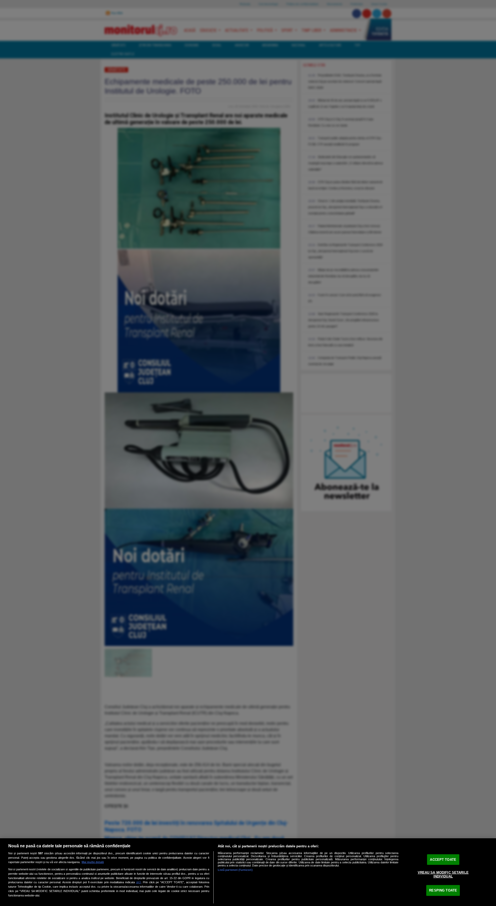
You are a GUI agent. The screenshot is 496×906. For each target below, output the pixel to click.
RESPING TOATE (443, 890)
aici (138, 882)
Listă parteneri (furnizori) (235, 869)
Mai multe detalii (93, 862)
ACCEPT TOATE (443, 860)
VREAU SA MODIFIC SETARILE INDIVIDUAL (443, 874)
